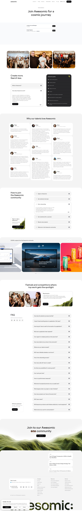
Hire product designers (55, 479)
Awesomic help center (41, 486)
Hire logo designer (54, 486)
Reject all (15, 507)
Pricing (39, 1)
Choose (24, 507)
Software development (69, 487)
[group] (41, 256)
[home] (14, 1)
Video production (68, 481)
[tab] (27, 92)
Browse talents (48, 1)
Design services (67, 479)
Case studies (39, 481)
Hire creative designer (55, 482)
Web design (67, 482)
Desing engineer (68, 489)
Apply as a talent (40, 489)
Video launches (40, 492)
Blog (38, 484)
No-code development (69, 484)
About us (53, 1)
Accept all (7, 507)
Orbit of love (39, 490)
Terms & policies (40, 487)
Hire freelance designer (55, 484)
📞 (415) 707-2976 (13, 485)
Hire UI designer (54, 481)
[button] (34, 2)
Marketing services (68, 486)
